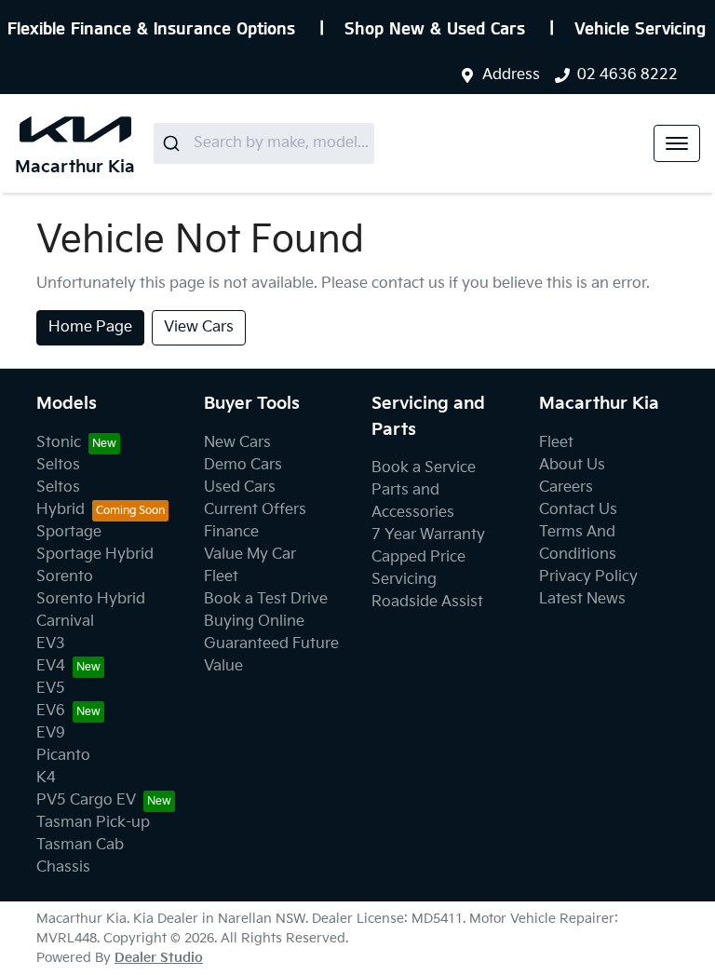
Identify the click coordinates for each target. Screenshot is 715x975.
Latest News (582, 599)
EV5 (50, 688)
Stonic (58, 443)
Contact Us (578, 510)
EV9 (50, 733)
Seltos (58, 465)
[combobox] (264, 143)
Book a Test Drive (266, 599)
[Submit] (174, 143)
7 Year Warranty (428, 535)
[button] (677, 143)
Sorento (64, 577)
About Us (572, 465)
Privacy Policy (588, 577)
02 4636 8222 (627, 75)
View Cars (199, 327)
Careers (566, 487)
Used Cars (240, 487)
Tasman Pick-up (93, 823)
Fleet (221, 577)
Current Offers (255, 510)
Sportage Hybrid (95, 554)
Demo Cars (243, 465)
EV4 (50, 666)
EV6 (50, 711)
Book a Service (423, 468)
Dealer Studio (159, 958)
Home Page (90, 327)
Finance (231, 532)
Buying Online (254, 621)
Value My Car (250, 554)
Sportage (68, 532)
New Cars (237, 443)
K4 (46, 778)
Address (511, 75)
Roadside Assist (427, 602)
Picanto (63, 756)
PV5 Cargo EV (86, 800)
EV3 (50, 644)
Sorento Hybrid (90, 599)
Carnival (65, 621)
